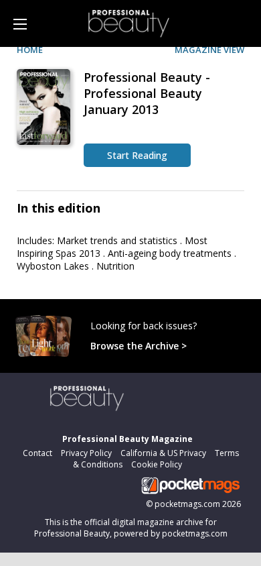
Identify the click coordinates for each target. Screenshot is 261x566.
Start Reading (137, 155)
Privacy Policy (86, 453)
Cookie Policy (156, 464)
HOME (30, 50)
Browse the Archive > (138, 345)
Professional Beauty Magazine (127, 439)
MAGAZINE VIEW (209, 50)
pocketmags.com (187, 504)
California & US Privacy (163, 453)
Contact (37, 453)
